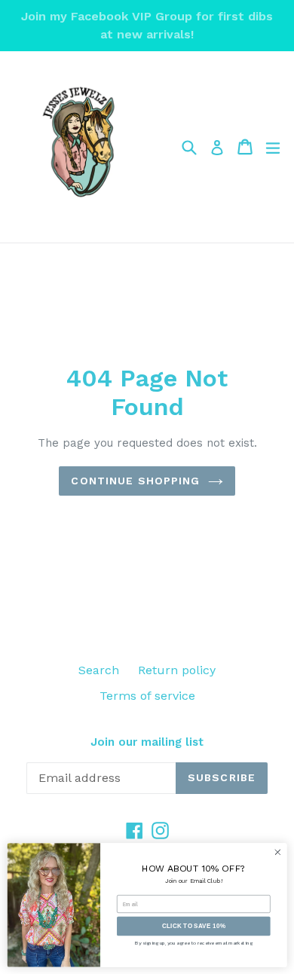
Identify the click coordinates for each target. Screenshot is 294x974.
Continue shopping (135, 481)
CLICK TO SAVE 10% (193, 926)
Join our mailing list (147, 742)
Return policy (177, 670)
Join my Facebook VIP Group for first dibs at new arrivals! (147, 25)
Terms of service (147, 696)
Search (98, 670)
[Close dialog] (277, 852)
